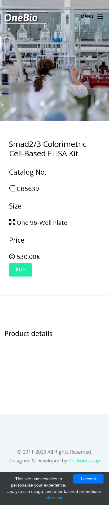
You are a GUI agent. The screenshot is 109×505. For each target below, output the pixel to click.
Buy (20, 270)
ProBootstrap (84, 460)
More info (54, 497)
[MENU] (100, 15)
